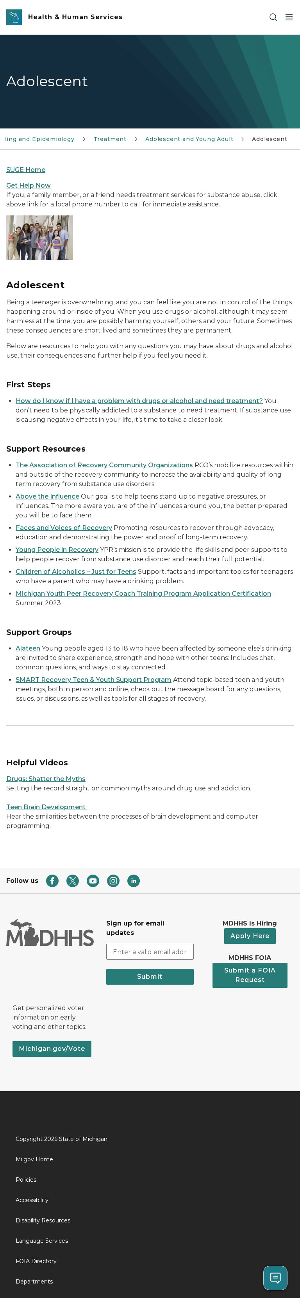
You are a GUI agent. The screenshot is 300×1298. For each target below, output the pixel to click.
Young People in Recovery (57, 549)
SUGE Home (25, 170)
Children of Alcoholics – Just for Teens (76, 571)
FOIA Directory (36, 1261)
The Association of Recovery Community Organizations (104, 465)
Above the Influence (47, 496)
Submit (149, 976)
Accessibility (32, 1200)
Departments (34, 1281)
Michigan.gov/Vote (52, 1048)
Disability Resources (43, 1220)
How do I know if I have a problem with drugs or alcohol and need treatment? (139, 401)
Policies (26, 1179)
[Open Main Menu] (289, 17)
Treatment (110, 139)
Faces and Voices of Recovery (64, 527)
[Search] (273, 17)
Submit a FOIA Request (250, 975)
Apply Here (250, 936)
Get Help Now (28, 185)
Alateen (28, 648)
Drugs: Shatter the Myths (46, 779)
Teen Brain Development (46, 807)
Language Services (42, 1240)
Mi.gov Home (34, 1159)
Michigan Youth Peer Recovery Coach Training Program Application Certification (143, 593)
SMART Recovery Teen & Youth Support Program (93, 679)
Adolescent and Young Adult (189, 139)
